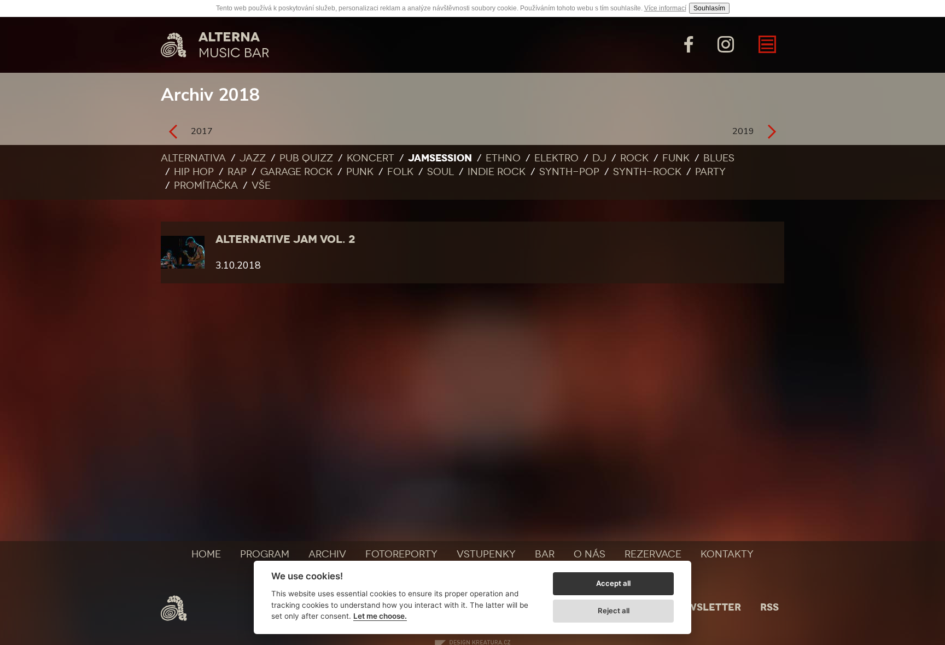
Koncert (370, 158)
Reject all (613, 610)
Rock (634, 158)
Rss (769, 607)
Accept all (613, 583)
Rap (237, 172)
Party (710, 172)
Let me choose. (380, 616)
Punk (360, 172)
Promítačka (206, 185)
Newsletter (706, 607)
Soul (440, 172)
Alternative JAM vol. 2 (285, 239)
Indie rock (497, 172)
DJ (599, 158)
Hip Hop (194, 172)
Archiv (327, 554)
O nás (589, 554)
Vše (261, 185)
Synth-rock (647, 172)
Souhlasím (709, 8)
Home (206, 554)
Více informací (665, 8)
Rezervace (653, 554)
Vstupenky (486, 554)
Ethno (503, 158)
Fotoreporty (401, 554)
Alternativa (193, 158)
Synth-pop (569, 172)
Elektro (556, 158)
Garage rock (296, 172)
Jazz (253, 158)
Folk (400, 172)
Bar (545, 554)
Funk (676, 158)
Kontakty (727, 554)
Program (264, 554)
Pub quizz (306, 158)
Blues (718, 158)
